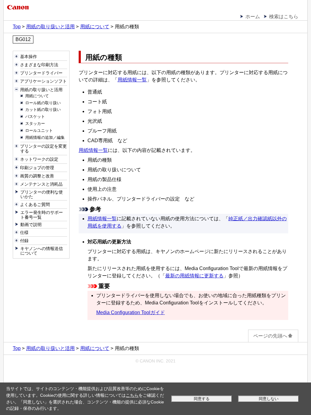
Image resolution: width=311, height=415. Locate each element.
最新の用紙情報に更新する (194, 275)
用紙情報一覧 (132, 79)
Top (17, 26)
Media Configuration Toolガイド (130, 312)
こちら (132, 395)
